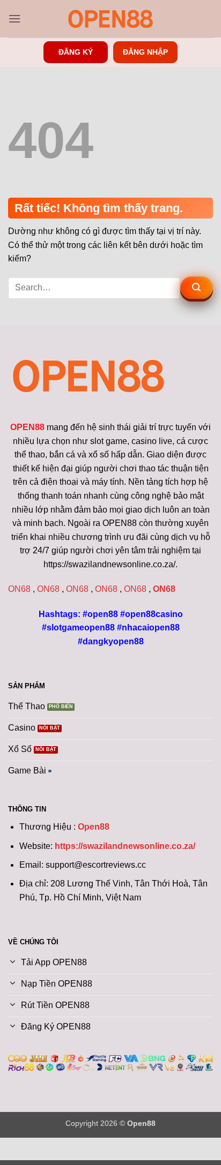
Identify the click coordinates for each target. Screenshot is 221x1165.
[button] (14, 18)
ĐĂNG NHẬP (145, 52)
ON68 (19, 588)
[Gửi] (196, 287)
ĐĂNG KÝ (75, 52)
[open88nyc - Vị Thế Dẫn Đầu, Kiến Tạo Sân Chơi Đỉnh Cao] (110, 18)
